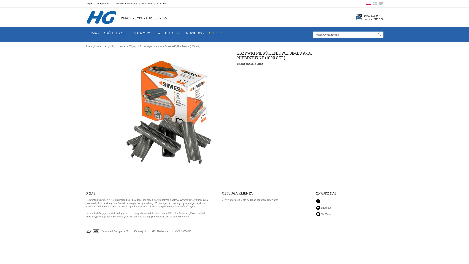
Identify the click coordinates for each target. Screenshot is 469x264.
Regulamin (103, 3)
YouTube (326, 214)
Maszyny (142, 33)
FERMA (91, 33)
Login (89, 3)
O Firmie (147, 3)
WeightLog (167, 33)
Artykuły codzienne (115, 46)
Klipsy (132, 46)
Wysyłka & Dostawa (126, 3)
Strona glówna (93, 46)
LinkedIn (326, 207)
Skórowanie (115, 33)
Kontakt (161, 3)
